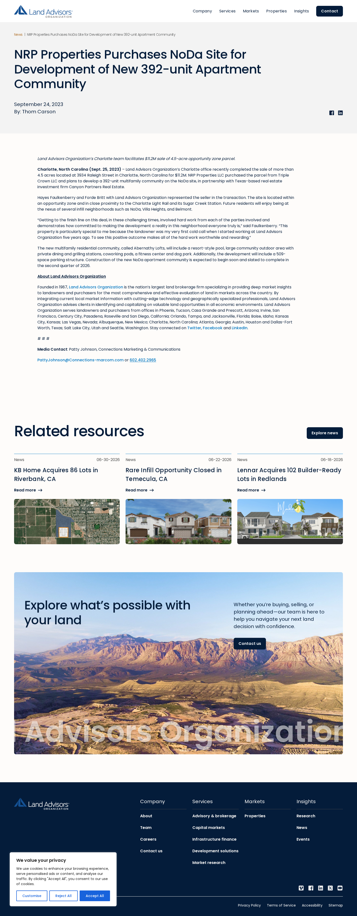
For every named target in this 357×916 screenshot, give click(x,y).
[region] (63, 879)
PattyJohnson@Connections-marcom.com (80, 360)
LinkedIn (239, 328)
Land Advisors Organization (96, 287)
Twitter (194, 328)
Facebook (212, 328)
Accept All (95, 895)
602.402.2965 (143, 360)
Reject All (63, 895)
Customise (31, 895)
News (18, 34)
